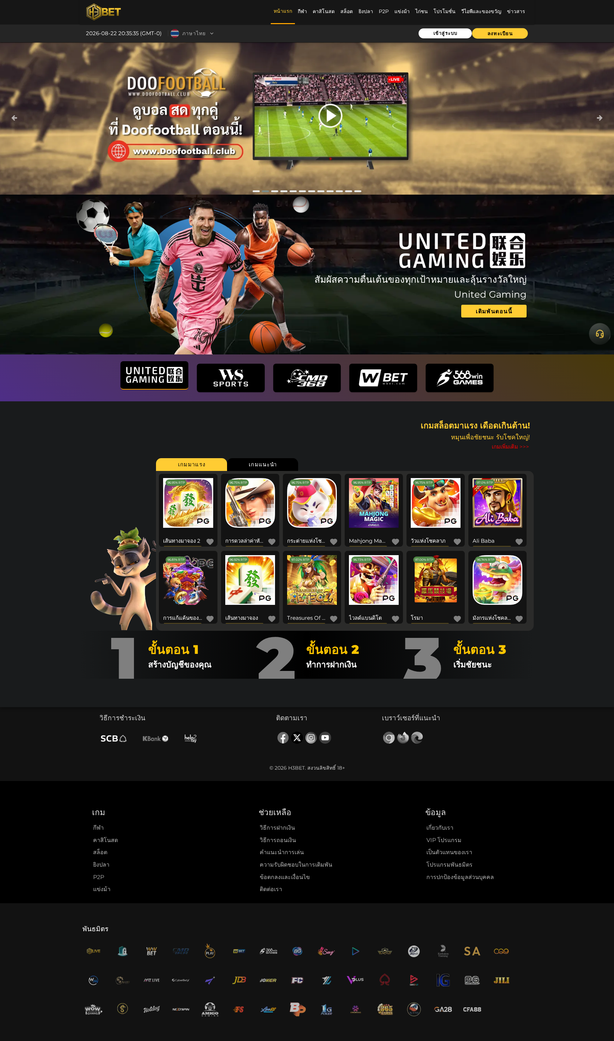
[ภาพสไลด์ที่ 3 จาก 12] (274, 191)
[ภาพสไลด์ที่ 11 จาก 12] (348, 191)
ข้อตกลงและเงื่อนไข (285, 877)
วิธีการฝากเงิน (277, 827)
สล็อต (100, 852)
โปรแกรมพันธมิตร (449, 864)
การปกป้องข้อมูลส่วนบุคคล (460, 877)
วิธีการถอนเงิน (278, 840)
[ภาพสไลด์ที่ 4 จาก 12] (283, 191)
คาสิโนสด (105, 840)
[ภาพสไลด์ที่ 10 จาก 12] (339, 191)
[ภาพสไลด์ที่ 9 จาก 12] (330, 191)
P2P (98, 877)
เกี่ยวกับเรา (439, 827)
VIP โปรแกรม (444, 840)
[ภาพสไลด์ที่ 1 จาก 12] (256, 191)
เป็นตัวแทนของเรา (449, 852)
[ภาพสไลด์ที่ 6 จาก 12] (302, 191)
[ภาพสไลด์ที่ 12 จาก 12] (357, 191)
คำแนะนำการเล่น (282, 852)
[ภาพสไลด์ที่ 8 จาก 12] (320, 191)
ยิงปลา (101, 864)
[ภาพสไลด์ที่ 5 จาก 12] (293, 191)
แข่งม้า (102, 889)
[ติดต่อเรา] (600, 334)
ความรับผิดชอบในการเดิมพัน (296, 864)
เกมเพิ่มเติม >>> (510, 446)
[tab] (191, 464)
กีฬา (98, 827)
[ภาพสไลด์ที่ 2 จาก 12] (265, 191)
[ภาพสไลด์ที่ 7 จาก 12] (311, 191)
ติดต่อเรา (271, 889)
